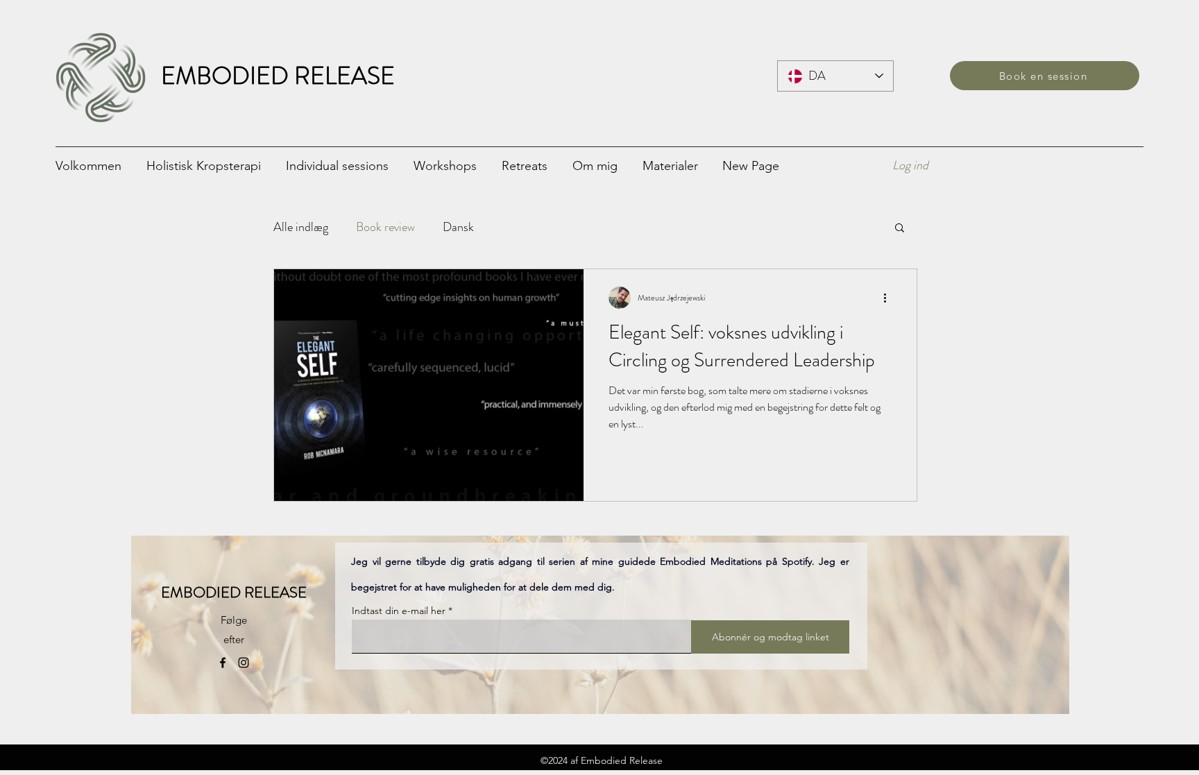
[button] (343, 165)
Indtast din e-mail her (398, 610)
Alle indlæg (300, 227)
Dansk (458, 227)
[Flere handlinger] (889, 297)
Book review (385, 227)
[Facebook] (223, 663)
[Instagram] (243, 663)
